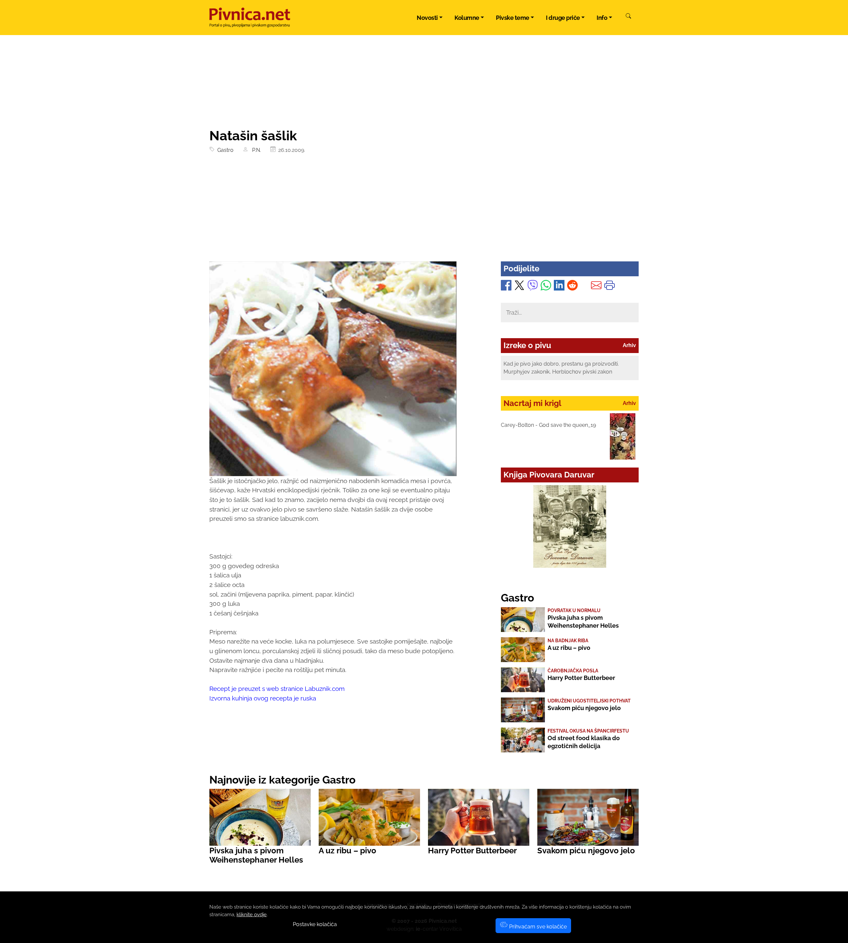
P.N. (255, 150)
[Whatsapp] (546, 287)
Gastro (224, 150)
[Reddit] (572, 287)
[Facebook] (506, 287)
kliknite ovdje (252, 915)
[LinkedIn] (559, 287)
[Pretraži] (628, 17)
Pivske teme (512, 17)
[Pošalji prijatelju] (596, 287)
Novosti (427, 17)
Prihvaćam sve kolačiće (537, 926)
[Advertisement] (424, 211)
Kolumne (466, 17)
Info (602, 17)
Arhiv (629, 345)
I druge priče (563, 17)
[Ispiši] (609, 287)
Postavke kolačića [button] (315, 924)
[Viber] (532, 287)
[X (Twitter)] (519, 287)
